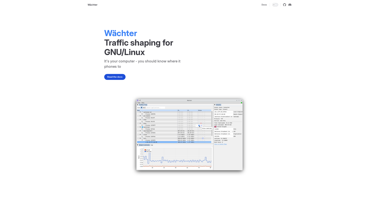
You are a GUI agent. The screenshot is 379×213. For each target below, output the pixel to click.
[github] (284, 4)
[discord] (290, 4)
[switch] (275, 4)
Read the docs (114, 77)
